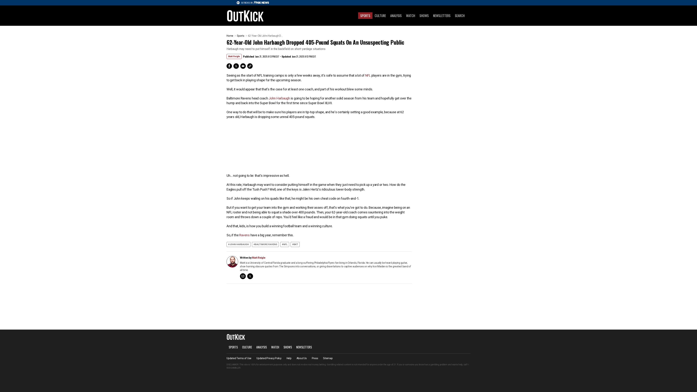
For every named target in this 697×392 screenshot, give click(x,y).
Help (289, 358)
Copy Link (250, 66)
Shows (424, 15)
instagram (243, 276)
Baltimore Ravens (266, 244)
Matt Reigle (234, 56)
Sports (365, 15)
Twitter (236, 66)
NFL (368, 75)
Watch (410, 15)
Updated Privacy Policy (269, 358)
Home (230, 35)
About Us (302, 358)
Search (460, 15)
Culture (380, 15)
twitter (250, 276)
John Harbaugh (279, 98)
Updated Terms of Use (239, 358)
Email (243, 66)
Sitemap (328, 358)
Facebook (229, 66)
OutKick (245, 15)
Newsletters (442, 15)
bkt (296, 244)
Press (315, 358)
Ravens (244, 235)
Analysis (396, 15)
